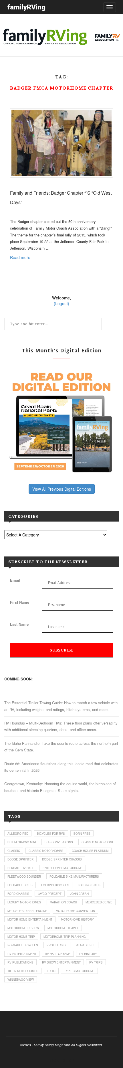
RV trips (96, 962)
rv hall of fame (58, 954)
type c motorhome (79, 971)
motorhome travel (63, 928)
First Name (19, 602)
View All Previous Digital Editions (61, 489)
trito (51, 971)
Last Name (19, 624)
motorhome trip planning (64, 937)
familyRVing (26, 7)
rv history (88, 954)
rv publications (20, 962)
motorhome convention (75, 911)
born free (82, 834)
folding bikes (89, 885)
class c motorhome (98, 842)
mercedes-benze (99, 902)
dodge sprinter (20, 859)
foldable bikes (20, 885)
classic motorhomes (46, 851)
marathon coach (63, 902)
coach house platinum (90, 851)
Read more (20, 257)
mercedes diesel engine (27, 911)
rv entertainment (21, 954)
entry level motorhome (63, 868)
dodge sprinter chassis (62, 859)
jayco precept (49, 894)
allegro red (17, 834)
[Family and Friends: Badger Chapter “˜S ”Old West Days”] (61, 143)
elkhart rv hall (20, 868)
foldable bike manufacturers (74, 876)
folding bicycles (55, 885)
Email (15, 580)
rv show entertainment (61, 962)
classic (13, 851)
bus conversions (59, 842)
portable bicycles (22, 945)
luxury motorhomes (24, 902)
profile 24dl (57, 945)
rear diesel (85, 945)
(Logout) (61, 303)
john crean (79, 894)
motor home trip (21, 937)
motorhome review (23, 928)
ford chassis (18, 894)
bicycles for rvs (51, 834)
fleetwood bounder (24, 876)
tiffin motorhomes (22, 971)
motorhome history (77, 919)
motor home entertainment (29, 919)
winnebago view (20, 980)
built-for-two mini (21, 842)
